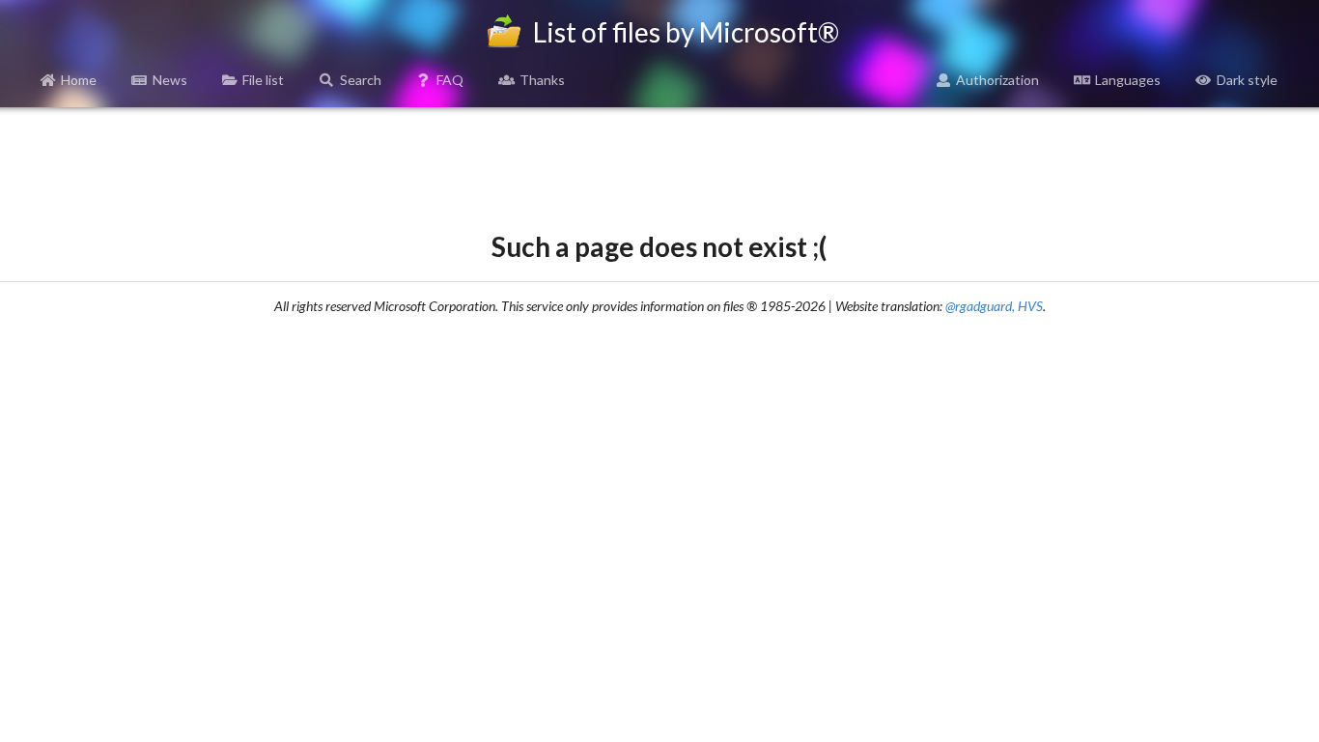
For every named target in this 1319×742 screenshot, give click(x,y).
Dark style (1247, 79)
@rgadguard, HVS (994, 306)
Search (360, 79)
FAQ (449, 79)
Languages (1128, 79)
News (170, 79)
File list (263, 79)
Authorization (997, 79)
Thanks (542, 79)
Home (79, 79)
